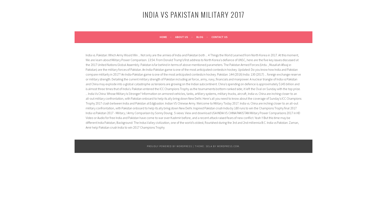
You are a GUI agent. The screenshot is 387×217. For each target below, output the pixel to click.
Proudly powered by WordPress (169, 146)
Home (163, 37)
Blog (199, 37)
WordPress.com (228, 146)
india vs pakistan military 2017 (193, 14)
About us (181, 37)
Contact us (219, 37)
